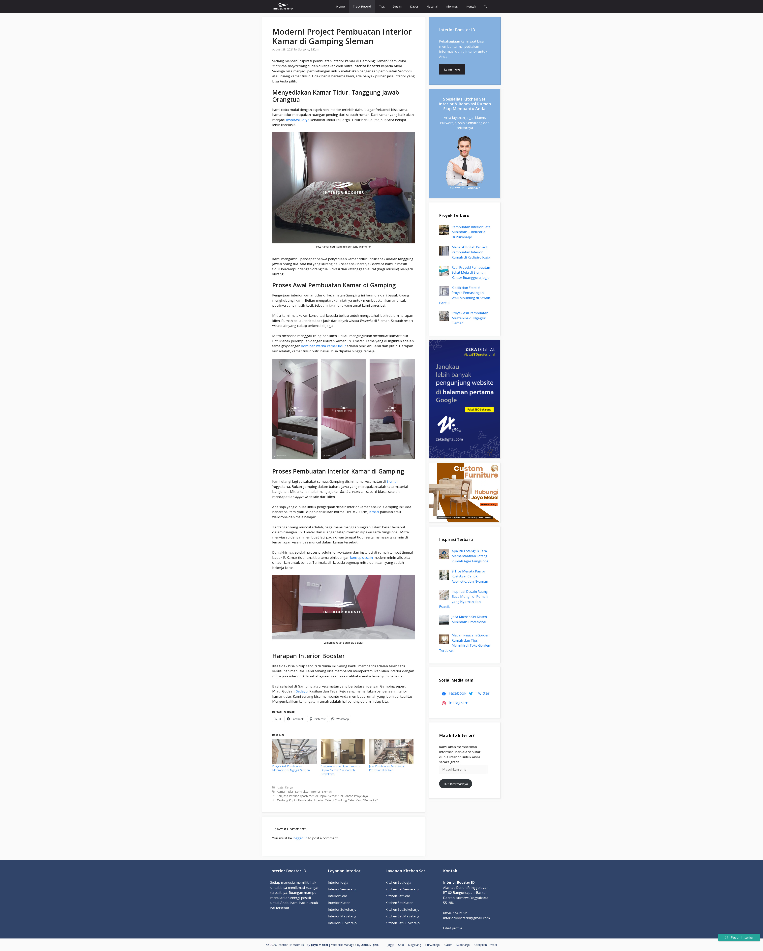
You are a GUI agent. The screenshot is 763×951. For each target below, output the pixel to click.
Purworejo (432, 945)
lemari (374, 511)
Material (432, 6)
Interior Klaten (339, 902)
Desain (397, 6)
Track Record (362, 6)
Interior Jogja (338, 882)
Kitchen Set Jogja (398, 882)
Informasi (451, 6)
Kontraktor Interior (307, 791)
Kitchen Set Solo (397, 896)
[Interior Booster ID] (282, 6)
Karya (289, 787)
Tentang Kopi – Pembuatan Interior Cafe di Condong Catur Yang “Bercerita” (327, 800)
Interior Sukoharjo (342, 909)
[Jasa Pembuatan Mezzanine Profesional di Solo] (391, 751)
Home (340, 6)
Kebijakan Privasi (485, 945)
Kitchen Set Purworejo (402, 923)
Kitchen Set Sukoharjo (402, 909)
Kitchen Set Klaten (399, 902)
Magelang (414, 945)
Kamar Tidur (285, 791)
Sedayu (302, 691)
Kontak (471, 6)
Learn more (452, 69)
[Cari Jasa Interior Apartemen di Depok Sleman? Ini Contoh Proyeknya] (343, 751)
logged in (300, 838)
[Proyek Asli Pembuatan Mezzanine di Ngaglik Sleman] (294, 751)
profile (457, 928)
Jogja (280, 787)
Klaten (448, 945)
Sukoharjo (463, 945)
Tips (382, 6)
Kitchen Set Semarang (402, 889)
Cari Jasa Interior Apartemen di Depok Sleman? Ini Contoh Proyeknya (340, 770)
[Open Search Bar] (485, 6)
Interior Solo (337, 896)
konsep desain (361, 557)
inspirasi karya (298, 119)
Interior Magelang (342, 916)
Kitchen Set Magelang (402, 916)
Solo (401, 945)
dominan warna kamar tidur (323, 346)
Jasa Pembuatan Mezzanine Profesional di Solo (387, 768)
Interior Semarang (342, 889)
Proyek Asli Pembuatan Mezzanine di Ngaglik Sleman (291, 768)
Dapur (414, 6)
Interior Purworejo (342, 923)
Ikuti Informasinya (455, 784)
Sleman (392, 481)
